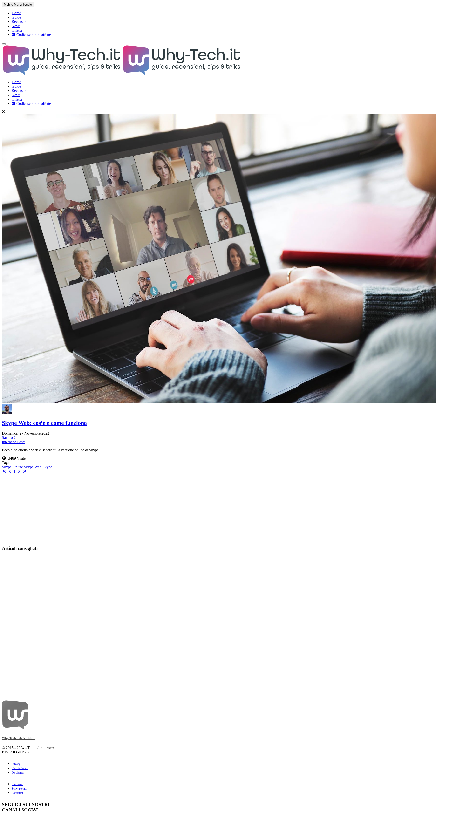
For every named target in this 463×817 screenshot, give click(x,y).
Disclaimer (18, 772)
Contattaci (17, 793)
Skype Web (32, 467)
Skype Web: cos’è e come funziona (44, 423)
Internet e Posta (13, 442)
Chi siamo (17, 784)
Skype (47, 467)
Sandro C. (9, 438)
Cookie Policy (20, 768)
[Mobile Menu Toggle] (4, 44)
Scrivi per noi (19, 788)
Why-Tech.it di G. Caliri (18, 738)
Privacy (16, 764)
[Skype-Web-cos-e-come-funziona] (219, 402)
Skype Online (12, 467)
